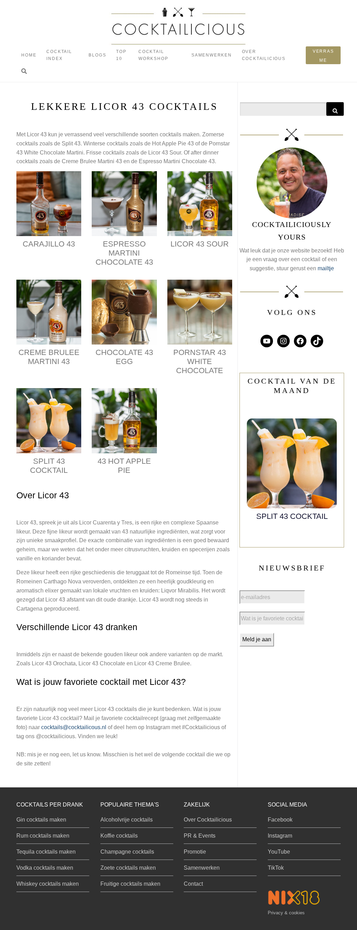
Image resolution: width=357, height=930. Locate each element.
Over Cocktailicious (264, 55)
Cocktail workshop (153, 55)
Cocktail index (59, 55)
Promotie (195, 852)
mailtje (326, 268)
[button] (24, 71)
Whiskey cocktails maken (47, 884)
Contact (193, 884)
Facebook (280, 820)
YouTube (279, 852)
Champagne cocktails (127, 852)
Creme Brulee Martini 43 (48, 357)
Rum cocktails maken (42, 836)
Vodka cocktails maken (44, 868)
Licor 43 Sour (199, 244)
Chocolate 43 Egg (124, 357)
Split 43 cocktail (49, 466)
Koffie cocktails (119, 836)
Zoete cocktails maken (128, 868)
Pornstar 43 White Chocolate (199, 361)
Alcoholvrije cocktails (126, 820)
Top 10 (121, 55)
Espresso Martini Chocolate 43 (124, 253)
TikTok (276, 868)
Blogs (97, 55)
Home (28, 55)
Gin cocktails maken (41, 820)
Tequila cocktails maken (46, 852)
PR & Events (199, 836)
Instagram (280, 836)
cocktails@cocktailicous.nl (73, 727)
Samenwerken (211, 55)
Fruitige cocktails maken (130, 884)
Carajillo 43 (49, 244)
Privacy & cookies (286, 912)
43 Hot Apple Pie (124, 466)
